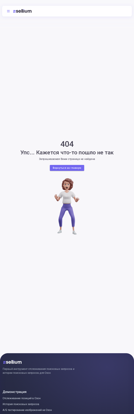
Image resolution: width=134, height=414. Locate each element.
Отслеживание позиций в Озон (22, 398)
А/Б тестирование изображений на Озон (27, 410)
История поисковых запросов (21, 404)
